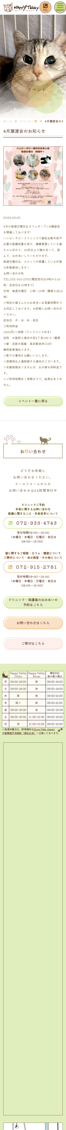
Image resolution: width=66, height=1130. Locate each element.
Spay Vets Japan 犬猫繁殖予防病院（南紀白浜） (28, 731)
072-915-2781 (37, 567)
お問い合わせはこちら (33, 622)
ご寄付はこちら (33, 643)
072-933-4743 (36, 523)
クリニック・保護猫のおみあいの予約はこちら (33, 602)
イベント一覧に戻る (33, 400)
